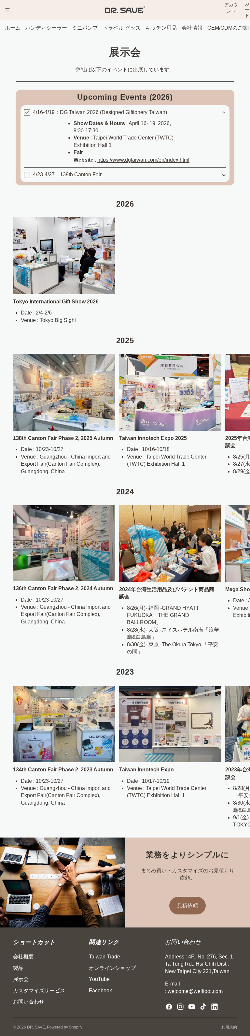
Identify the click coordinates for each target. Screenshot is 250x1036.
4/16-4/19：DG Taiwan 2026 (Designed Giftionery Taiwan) (100, 112)
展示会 (21, 979)
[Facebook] (169, 1007)
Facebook (100, 990)
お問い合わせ (28, 1001)
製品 (18, 968)
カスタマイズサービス (39, 990)
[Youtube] (192, 1007)
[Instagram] (180, 1007)
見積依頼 (187, 905)
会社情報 (192, 28)
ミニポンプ (85, 28)
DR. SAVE (36, 1027)
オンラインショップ (112, 968)
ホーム (13, 28)
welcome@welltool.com (195, 991)
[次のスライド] (230, 414)
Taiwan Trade (104, 957)
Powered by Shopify (64, 1027)
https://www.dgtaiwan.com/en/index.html (143, 160)
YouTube (99, 979)
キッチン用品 (161, 28)
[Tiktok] (203, 1007)
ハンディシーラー (46, 28)
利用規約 (229, 1027)
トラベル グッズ (122, 28)
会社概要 (23, 957)
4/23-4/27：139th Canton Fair (67, 174)
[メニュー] (7, 9)
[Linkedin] (214, 1007)
